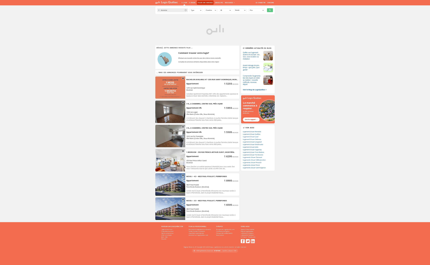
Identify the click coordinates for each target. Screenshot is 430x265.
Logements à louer (167, 229)
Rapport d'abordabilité (247, 229)
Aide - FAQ (164, 237)
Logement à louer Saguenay (252, 150)
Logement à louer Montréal (252, 132)
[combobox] (196, 10)
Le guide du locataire (247, 233)
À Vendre (192, 3)
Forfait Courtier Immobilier (197, 231)
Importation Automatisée (196, 233)
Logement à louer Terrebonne (253, 155)
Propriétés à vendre (167, 231)
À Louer (184, 3)
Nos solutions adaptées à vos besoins (200, 229)
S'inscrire (270, 3)
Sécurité (163, 239)
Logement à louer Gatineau (252, 139)
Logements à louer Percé (251, 165)
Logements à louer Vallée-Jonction (254, 160)
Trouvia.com (251, 237)
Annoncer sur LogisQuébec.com (198, 235)
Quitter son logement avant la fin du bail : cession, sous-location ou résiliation (251, 55)
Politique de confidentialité (224, 233)
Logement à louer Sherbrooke (253, 144)
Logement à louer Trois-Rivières (253, 152)
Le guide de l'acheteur (247, 235)
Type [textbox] (192, 10)
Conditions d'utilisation (223, 231)
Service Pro (219, 3)
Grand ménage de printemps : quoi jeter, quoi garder (251, 67)
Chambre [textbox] (209, 10)
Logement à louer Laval (250, 137)
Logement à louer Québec (251, 134)
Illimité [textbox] (237, 10)
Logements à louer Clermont (252, 157)
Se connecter (260, 3)
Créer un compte (166, 235)
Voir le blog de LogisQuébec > (255, 90)
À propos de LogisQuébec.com (225, 229)
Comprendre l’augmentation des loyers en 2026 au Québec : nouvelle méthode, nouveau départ (252, 80)
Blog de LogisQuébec (247, 231)
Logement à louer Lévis (250, 147)
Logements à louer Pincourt (252, 162)
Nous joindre (220, 235)
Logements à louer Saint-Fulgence (254, 168)
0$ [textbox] (221, 10)
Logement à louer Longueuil (252, 142)
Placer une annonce (205, 3)
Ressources (229, 3)
